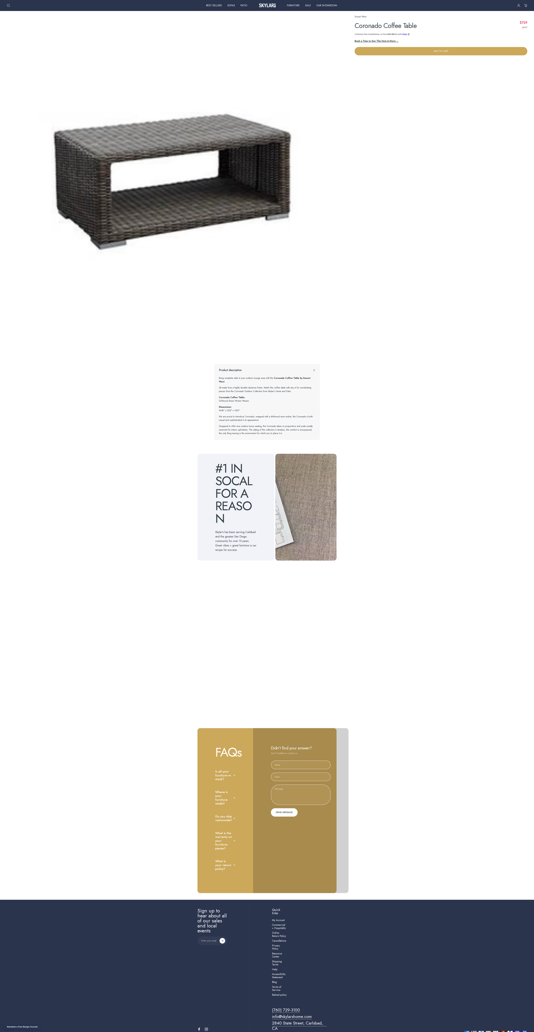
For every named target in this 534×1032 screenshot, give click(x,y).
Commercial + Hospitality (279, 926)
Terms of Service (276, 988)
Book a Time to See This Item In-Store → (377, 41)
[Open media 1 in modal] (174, 182)
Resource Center (277, 955)
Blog (274, 982)
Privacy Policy (276, 947)
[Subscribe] (222, 941)
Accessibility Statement (278, 976)
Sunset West (360, 16)
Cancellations (279, 940)
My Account (278, 920)
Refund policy (279, 995)
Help (274, 969)
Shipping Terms (277, 963)
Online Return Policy (279, 934)
